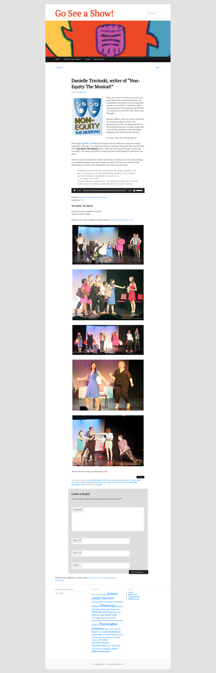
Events (87, 59)
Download (102, 197)
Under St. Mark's (110, 648)
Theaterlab (116, 637)
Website (76, 565)
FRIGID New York (99, 612)
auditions (120, 480)
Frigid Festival (114, 609)
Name (77, 540)
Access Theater (101, 594)
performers (95, 625)
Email (77, 552)
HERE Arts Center (98, 615)
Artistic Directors (103, 598)
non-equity (107, 482)
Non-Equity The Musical (120, 482)
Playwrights (97, 480)
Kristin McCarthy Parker (108, 618)
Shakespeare (114, 631)
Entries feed (132, 594)
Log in (130, 592)
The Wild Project (97, 649)
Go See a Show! (84, 13)
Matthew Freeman (97, 620)
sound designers (97, 637)
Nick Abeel (111, 620)
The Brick (104, 640)
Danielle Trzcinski (89, 143)
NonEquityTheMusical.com (121, 219)
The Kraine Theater (101, 642)
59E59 (93, 594)
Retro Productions (115, 629)
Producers (105, 480)
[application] (108, 190)
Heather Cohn (117, 612)
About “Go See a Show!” (72, 59)
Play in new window (87, 197)
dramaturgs (119, 606)
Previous (59, 67)
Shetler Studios (97, 635)
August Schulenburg (98, 602)
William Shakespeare (101, 651)
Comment (77, 509)
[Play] (75, 190)
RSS (82, 200)
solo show (120, 635)
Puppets (107, 629)
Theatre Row (95, 640)
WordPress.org (133, 599)
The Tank (116, 645)
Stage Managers (107, 637)
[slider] (139, 190)
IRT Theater (96, 618)
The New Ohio (99, 645)
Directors (107, 605)
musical (74, 482)
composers (118, 601)
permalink (98, 485)
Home (58, 59)
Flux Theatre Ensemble (101, 609)
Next (158, 67)
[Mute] (134, 190)
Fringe (138, 480)
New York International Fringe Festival (90, 482)
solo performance (109, 635)
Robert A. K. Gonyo (100, 631)
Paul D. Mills (133, 482)
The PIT (109, 646)
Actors (90, 480)
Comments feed (134, 597)
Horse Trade (111, 614)
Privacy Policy (99, 59)
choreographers (109, 602)
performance (119, 620)
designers (96, 606)
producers (98, 628)
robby (83, 485)
